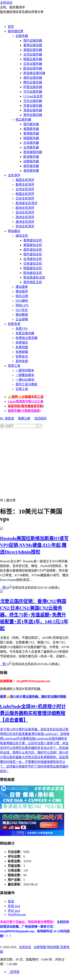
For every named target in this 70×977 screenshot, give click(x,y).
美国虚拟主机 (32, 245)
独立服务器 (23, 119)
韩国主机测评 (25, 194)
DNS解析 (22, 300)
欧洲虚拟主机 (32, 272)
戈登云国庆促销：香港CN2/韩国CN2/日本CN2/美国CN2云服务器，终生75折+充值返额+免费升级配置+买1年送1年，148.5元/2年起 (34, 615)
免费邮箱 (22, 351)
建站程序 (22, 291)
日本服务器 (31, 142)
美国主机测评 (25, 180)
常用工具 (14, 365)
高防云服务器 (32, 77)
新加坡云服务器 (34, 73)
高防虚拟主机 (32, 249)
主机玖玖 (6, 2)
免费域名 (22, 342)
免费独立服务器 (26, 338)
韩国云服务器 (32, 59)
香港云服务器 (32, 45)
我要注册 (24, 418)
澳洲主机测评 (25, 217)
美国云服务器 (32, 49)
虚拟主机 (22, 235)
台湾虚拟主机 (32, 259)
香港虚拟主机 (32, 240)
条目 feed (14, 906)
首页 (11, 26)
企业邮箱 (22, 319)
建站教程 (22, 314)
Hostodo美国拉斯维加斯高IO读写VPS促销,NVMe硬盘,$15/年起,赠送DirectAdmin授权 (34, 545)
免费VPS (22, 328)
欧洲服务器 (31, 156)
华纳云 (20, 922)
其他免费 (22, 361)
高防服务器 (31, 166)
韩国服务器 (31, 138)
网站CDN (22, 305)
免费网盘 (22, 347)
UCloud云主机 (33, 96)
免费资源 (14, 324)
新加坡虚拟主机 (34, 277)
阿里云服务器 (32, 87)
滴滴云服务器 (32, 110)
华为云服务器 (32, 91)
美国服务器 (31, 128)
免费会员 (22, 356)
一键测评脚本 (25, 370)
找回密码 (40, 418)
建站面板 (22, 286)
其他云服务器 (32, 115)
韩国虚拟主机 (32, 268)
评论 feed (14, 910)
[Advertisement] (35, 463)
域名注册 (22, 296)
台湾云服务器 (32, 54)
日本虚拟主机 (32, 263)
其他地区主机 (32, 282)
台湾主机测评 (25, 189)
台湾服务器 (31, 147)
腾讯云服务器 (32, 82)
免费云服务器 (25, 333)
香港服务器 (31, 133)
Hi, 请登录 (7, 418)
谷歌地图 (40, 947)
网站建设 (14, 231)
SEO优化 (22, 310)
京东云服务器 (32, 101)
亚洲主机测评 (25, 212)
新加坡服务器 (32, 152)
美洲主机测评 (25, 221)
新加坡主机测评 (26, 203)
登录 (11, 901)
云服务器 (22, 36)
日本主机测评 (25, 198)
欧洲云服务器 (32, 68)
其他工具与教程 (26, 384)
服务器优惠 (15, 31)
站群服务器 (31, 161)
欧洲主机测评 (25, 207)
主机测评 (14, 175)
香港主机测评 (25, 184)
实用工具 (22, 389)
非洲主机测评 (25, 226)
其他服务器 (31, 170)
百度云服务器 (32, 105)
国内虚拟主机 (32, 254)
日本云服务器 (32, 63)
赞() (4, 587)
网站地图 (53, 947)
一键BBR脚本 (25, 379)
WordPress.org (17, 914)
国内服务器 (31, 124)
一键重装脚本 (25, 375)
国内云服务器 (32, 40)
